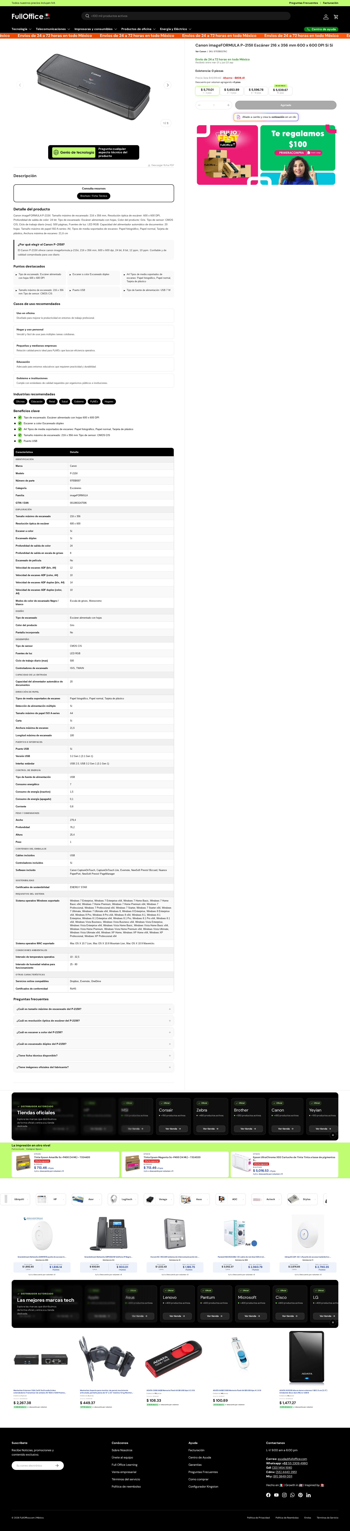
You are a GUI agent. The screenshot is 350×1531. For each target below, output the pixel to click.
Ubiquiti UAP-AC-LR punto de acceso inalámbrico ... (308, 1257)
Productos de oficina (136, 29)
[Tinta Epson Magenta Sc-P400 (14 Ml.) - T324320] (132, 1163)
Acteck (271, 1199)
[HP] (42, 1199)
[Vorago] (150, 1199)
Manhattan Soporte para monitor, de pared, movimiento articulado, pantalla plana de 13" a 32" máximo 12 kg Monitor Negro (106, 1391)
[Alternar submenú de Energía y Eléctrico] (190, 29)
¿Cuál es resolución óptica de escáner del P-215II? (94, 1021)
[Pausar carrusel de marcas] (333, 1135)
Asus (199, 1199)
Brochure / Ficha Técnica (93, 196)
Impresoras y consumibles (94, 29)
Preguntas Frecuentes (303, 3)
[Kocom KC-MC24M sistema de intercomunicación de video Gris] (175, 1234)
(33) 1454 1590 (282, 1468)
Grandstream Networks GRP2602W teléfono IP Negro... (108, 1257)
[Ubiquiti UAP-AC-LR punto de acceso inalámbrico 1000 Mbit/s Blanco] (308, 1234)
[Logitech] (114, 1199)
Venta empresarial (124, 1472)
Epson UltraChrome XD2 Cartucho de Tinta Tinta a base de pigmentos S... (294, 1159)
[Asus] (186, 1199)
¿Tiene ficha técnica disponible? (94, 1056)
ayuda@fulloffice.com (292, 1459)
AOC (234, 1199)
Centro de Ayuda (199, 1457)
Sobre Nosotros (122, 1450)
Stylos (306, 1199)
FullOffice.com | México (32, 1517)
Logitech (127, 1199)
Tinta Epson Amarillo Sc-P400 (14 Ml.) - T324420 (62, 1157)
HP (55, 1199)
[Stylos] (293, 1199)
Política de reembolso (126, 1486)
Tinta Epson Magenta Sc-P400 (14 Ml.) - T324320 (172, 1157)
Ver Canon (200, 55)
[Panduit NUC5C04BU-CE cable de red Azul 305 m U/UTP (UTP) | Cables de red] (241, 1234)
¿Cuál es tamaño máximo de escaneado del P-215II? (94, 1009)
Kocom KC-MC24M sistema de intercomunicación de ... (175, 1257)
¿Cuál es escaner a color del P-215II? (94, 1032)
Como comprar (198, 1479)
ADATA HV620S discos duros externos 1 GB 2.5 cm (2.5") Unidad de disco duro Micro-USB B (303, 1391)
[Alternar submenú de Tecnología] (30, 29)
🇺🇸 (301, 1485)
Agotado (286, 109)
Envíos (307, 1517)
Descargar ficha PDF (162, 165)
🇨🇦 (322, 1485)
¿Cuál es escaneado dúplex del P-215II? (94, 1044)
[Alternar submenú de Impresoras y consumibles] (115, 29)
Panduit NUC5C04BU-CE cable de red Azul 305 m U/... (241, 1257)
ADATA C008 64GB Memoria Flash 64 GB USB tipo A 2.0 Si (171, 1390)
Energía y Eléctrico (173, 29)
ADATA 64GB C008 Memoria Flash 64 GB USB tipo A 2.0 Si (237, 1390)
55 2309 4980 (295, 1463)
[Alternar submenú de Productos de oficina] (154, 29)
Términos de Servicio (327, 1517)
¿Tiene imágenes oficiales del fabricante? (94, 1067)
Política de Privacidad (258, 1517)
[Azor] (78, 1199)
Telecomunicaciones (51, 29)
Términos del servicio (126, 1479)
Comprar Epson (34, 1149)
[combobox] (186, 16)
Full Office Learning (124, 1465)
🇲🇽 (281, 1485)
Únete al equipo (122, 1457)
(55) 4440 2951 (286, 1472)
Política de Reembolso (287, 1517)
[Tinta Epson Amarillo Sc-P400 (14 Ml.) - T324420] (23, 1163)
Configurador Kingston (203, 1486)
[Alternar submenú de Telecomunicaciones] (69, 29)
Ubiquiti (19, 1199)
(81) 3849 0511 (282, 1476)
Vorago (163, 1199)
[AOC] (222, 1199)
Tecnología (19, 29)
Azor (91, 1199)
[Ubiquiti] (6, 1199)
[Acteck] (257, 1199)
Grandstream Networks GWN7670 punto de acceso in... (42, 1257)
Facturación (330, 3)
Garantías (195, 1465)
